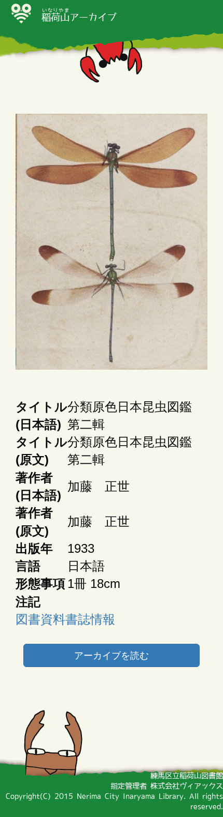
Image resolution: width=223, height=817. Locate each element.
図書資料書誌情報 (65, 619)
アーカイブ (78, 17)
